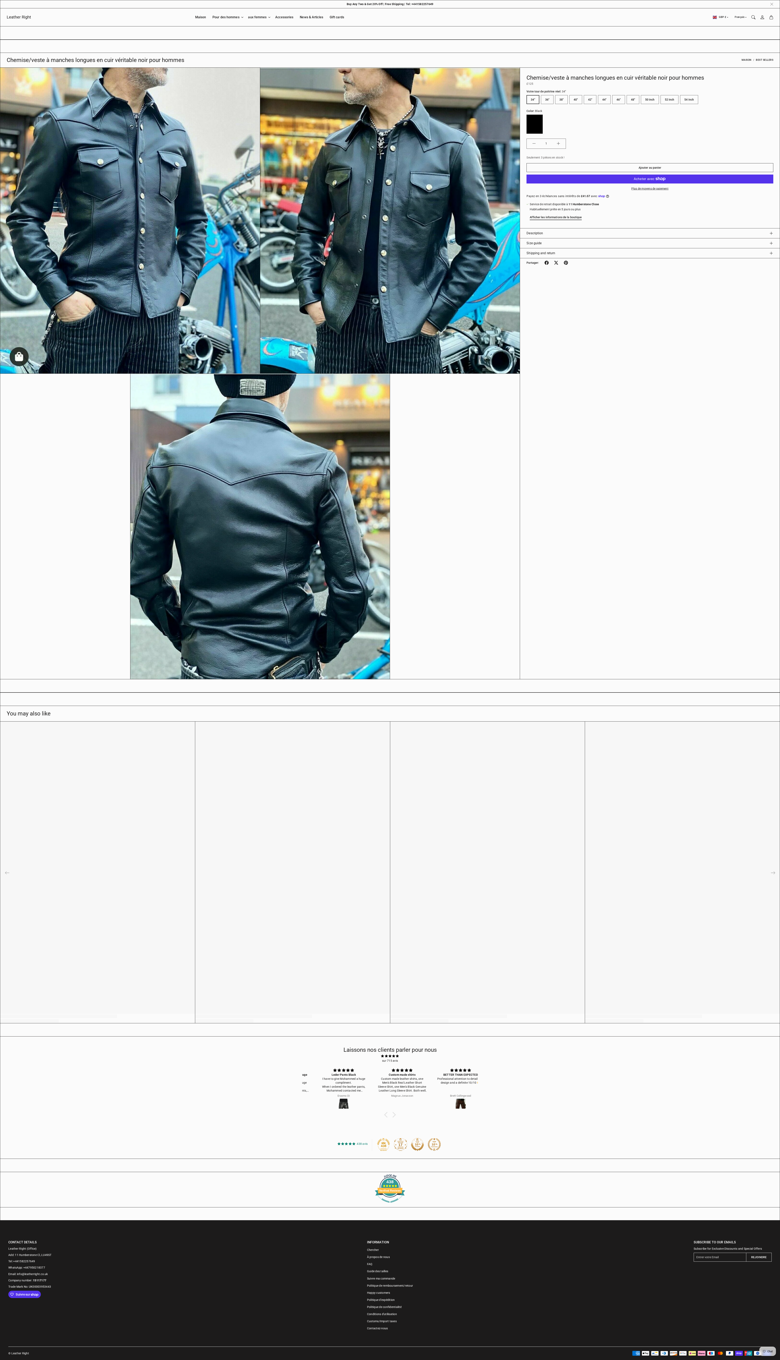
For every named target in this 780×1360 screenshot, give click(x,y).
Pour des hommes (225, 17)
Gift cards (337, 17)
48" (633, 99)
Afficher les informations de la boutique (556, 217)
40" (576, 99)
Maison (200, 17)
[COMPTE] (762, 17)
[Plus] (558, 143)
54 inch (689, 99)
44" (604, 99)
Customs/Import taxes (382, 1321)
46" (618, 99)
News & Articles (311, 17)
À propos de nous (378, 1257)
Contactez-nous (377, 1328)
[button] (546, 262)
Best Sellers (764, 60)
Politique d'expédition (381, 1299)
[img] (390, 1056)
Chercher (373, 1249)
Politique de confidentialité (384, 1307)
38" (561, 99)
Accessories (284, 17)
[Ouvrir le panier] (771, 17)
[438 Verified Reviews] (390, 1204)
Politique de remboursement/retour (390, 1285)
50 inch (650, 99)
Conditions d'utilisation (382, 1314)
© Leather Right (18, 1353)
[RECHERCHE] (753, 17)
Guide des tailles (377, 1271)
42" (590, 99)
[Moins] (534, 143)
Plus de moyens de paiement (649, 188)
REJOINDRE (759, 1257)
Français (740, 17)
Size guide (534, 243)
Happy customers (378, 1292)
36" (547, 99)
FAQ (370, 1264)
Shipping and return (540, 253)
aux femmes (257, 17)
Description (534, 233)
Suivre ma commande (381, 1278)
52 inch (669, 99)
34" (533, 99)
